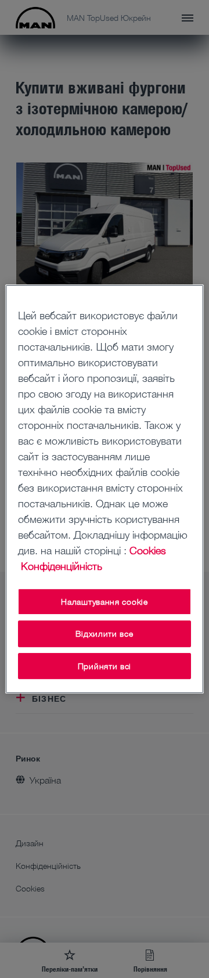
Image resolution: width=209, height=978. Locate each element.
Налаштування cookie (104, 602)
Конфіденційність (61, 566)
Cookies (147, 550)
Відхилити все (104, 633)
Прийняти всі (104, 666)
